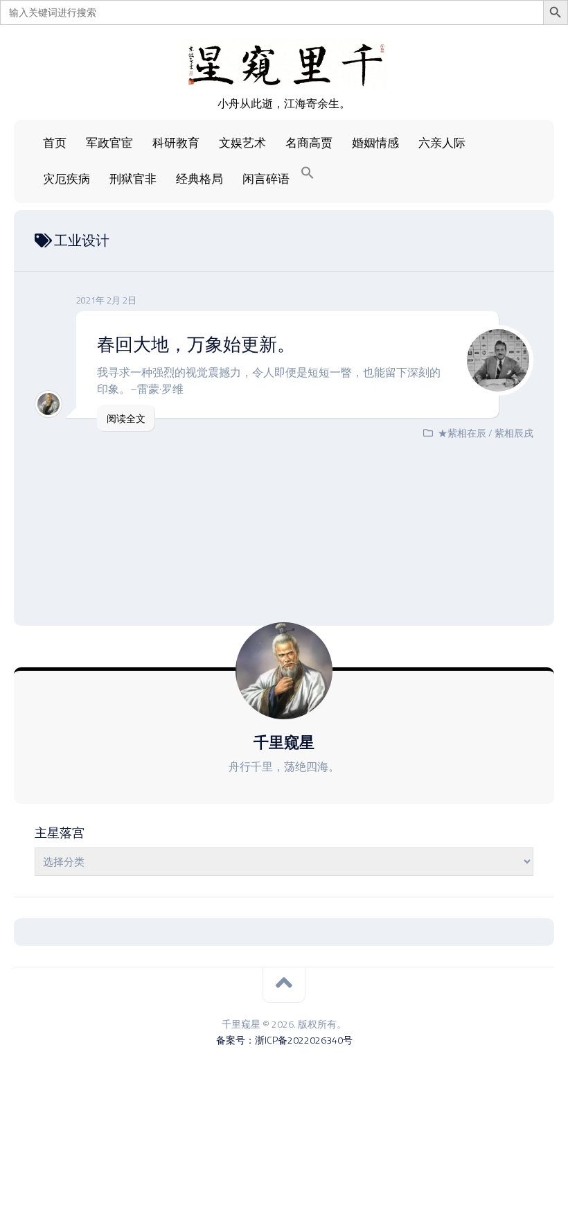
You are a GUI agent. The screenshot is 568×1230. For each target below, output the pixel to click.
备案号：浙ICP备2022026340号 (284, 1040)
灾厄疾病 (66, 178)
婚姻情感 (375, 142)
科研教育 (175, 142)
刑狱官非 (133, 178)
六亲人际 (441, 142)
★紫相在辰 (462, 432)
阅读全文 (126, 418)
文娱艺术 (242, 142)
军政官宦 (109, 142)
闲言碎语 (266, 178)
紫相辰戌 (514, 432)
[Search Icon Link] (307, 174)
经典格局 (199, 178)
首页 (54, 142)
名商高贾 (308, 142)
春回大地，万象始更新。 (196, 344)
